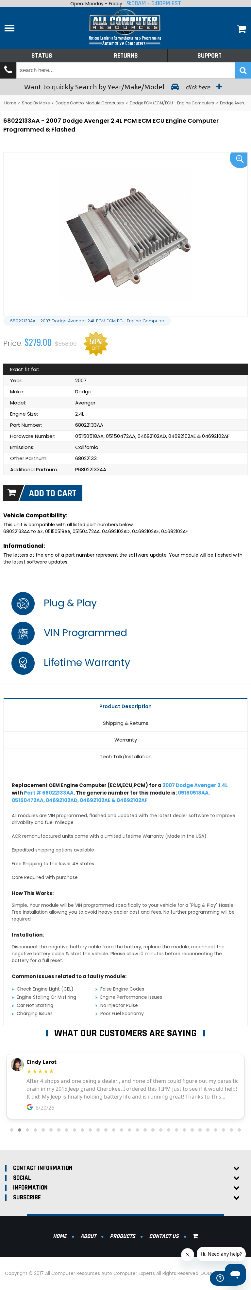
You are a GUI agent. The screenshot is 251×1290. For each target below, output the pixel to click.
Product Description (125, 706)
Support (209, 55)
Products (122, 1236)
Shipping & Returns (125, 723)
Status (41, 55)
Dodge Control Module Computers (90, 103)
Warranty (125, 739)
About (88, 1236)
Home (10, 103)
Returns (126, 55)
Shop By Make (36, 103)
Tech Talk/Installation (126, 756)
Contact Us (164, 1236)
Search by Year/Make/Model (117, 87)
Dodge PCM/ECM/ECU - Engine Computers (172, 103)
